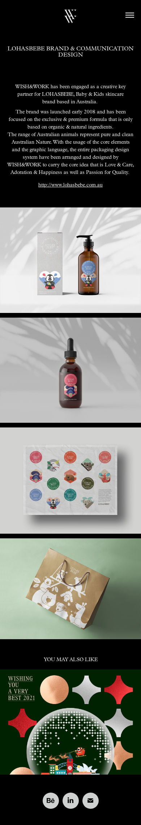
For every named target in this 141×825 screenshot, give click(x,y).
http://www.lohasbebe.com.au (70, 185)
